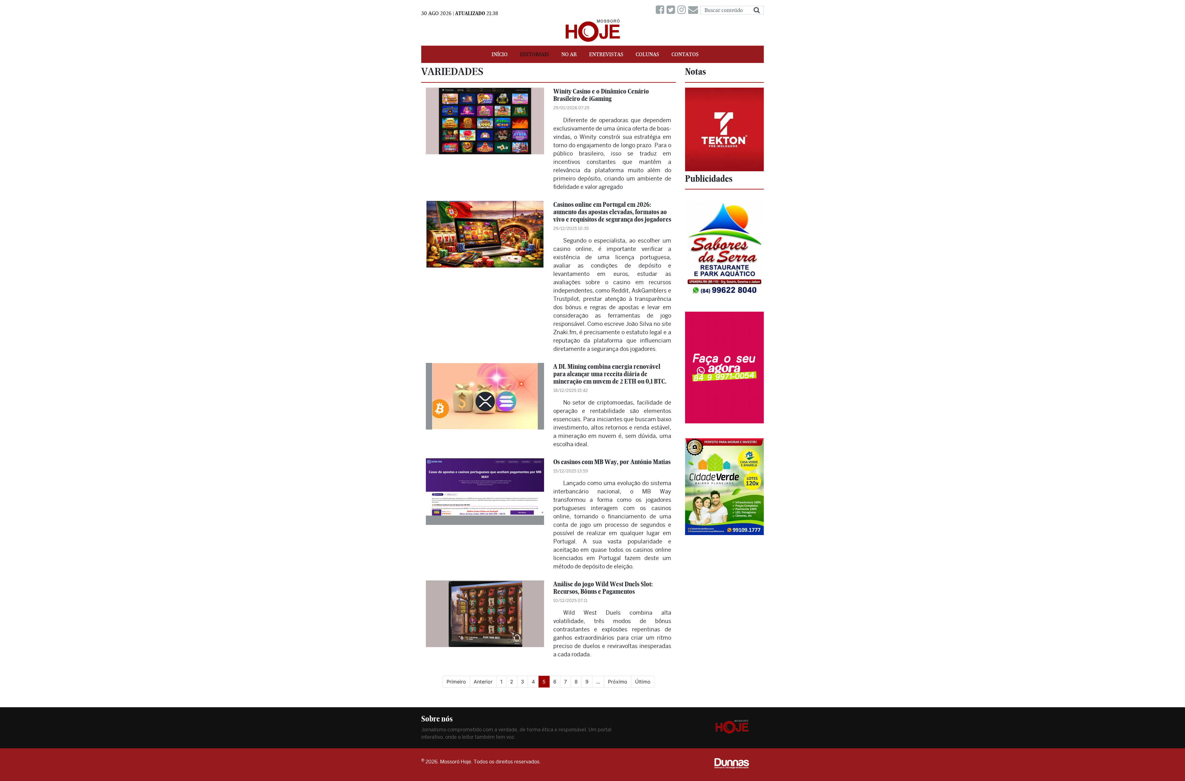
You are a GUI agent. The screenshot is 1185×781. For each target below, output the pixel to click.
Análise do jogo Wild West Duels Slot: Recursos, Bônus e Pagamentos (603, 587)
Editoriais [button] (534, 54)
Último (643, 682)
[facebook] (661, 10)
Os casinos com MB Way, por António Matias (612, 462)
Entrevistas (606, 54)
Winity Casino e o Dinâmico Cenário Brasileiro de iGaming (601, 94)
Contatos (685, 54)
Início (500, 54)
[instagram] (682, 10)
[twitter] (672, 10)
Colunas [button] (647, 54)
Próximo (617, 682)
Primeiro (456, 682)
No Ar (569, 54)
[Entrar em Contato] (694, 10)
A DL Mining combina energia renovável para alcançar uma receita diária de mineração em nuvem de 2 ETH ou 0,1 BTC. (610, 374)
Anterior (483, 682)
